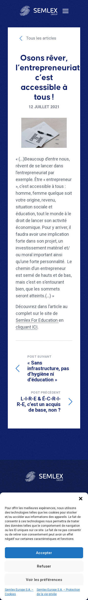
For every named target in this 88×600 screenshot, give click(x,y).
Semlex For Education (37, 320)
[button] (80, 498)
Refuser (44, 566)
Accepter (44, 553)
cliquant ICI (26, 327)
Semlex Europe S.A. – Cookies (19, 592)
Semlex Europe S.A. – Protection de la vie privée (58, 592)
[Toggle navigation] (65, 10)
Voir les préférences (44, 580)
